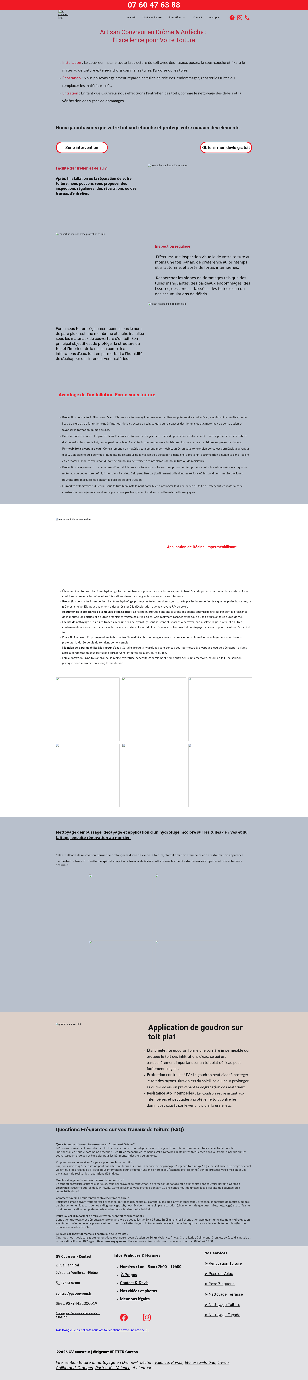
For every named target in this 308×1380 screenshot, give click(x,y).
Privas (176, 1362)
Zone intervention (81, 147)
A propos (214, 17)
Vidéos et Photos (152, 17)
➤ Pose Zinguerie (220, 1284)
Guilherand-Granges (74, 1367)
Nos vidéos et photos (138, 1291)
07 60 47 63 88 (154, 4)
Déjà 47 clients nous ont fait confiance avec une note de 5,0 (111, 1330)
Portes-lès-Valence (112, 1367)
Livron (223, 1362)
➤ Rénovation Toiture (223, 1263)
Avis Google (64, 1330)
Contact (197, 17)
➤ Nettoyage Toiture (222, 1304)
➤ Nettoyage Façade (222, 1315)
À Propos (129, 1275)
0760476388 (71, 1283)
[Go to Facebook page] (233, 17)
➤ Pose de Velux (219, 1273)
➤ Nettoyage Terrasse (224, 1294)
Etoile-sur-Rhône (200, 1362)
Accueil (131, 17)
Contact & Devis (134, 1283)
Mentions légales (135, 1299)
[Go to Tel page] (247, 17)
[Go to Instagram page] (241, 17)
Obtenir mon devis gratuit (226, 147)
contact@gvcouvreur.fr (74, 1293)
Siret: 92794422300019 (76, 1304)
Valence (161, 1362)
